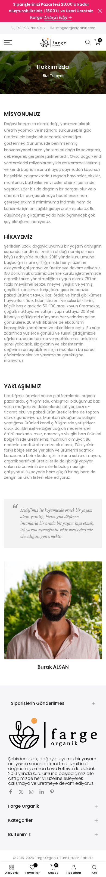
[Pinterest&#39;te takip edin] (51, 792)
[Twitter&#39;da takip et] (20, 792)
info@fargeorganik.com (75, 28)
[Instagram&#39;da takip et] (31, 792)
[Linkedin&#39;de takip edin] (41, 792)
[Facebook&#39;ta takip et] (10, 792)
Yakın (100, 11)
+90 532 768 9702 (30, 28)
